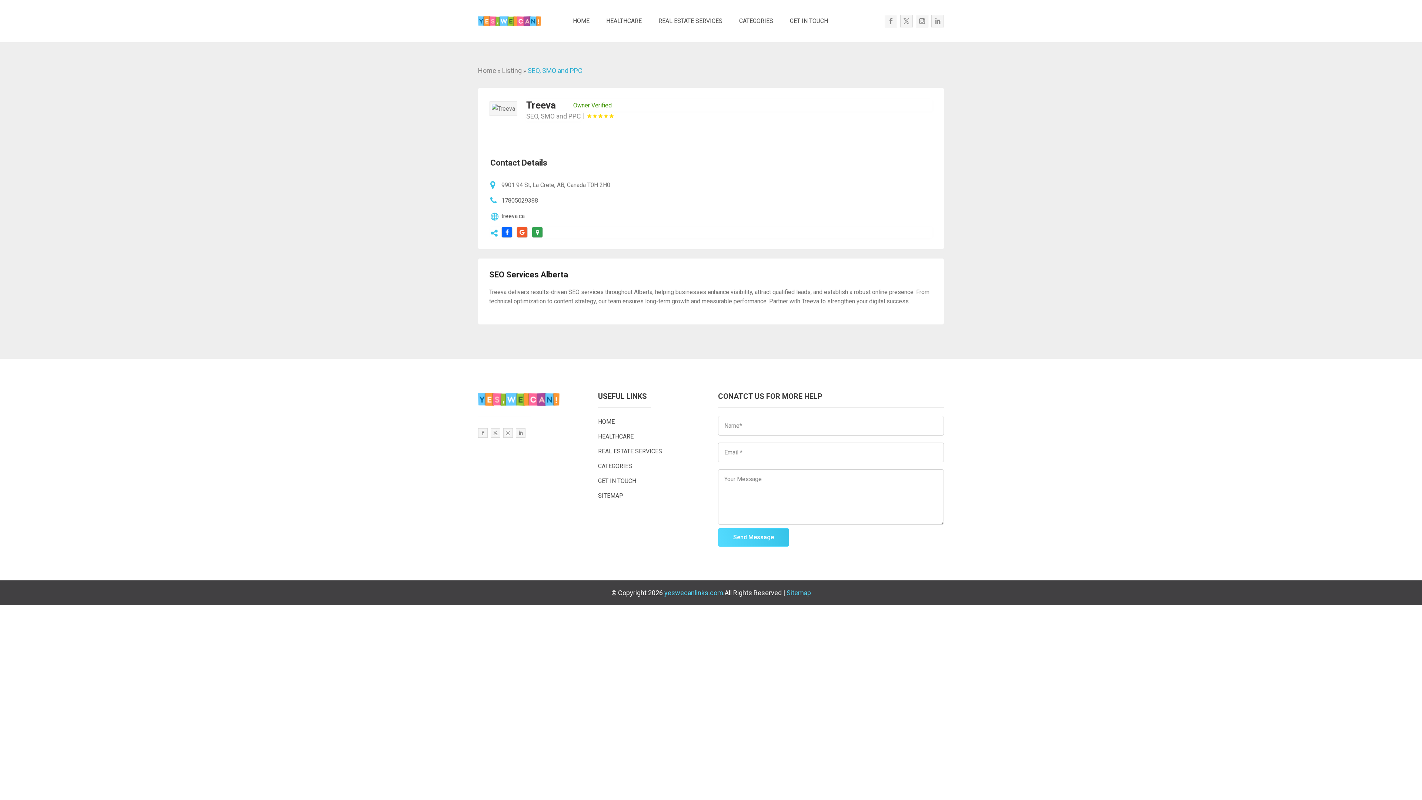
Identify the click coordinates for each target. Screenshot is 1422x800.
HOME (581, 20)
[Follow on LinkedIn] (937, 21)
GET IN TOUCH (809, 20)
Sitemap (799, 593)
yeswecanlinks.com (693, 593)
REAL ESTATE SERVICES (690, 20)
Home (487, 70)
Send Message (753, 537)
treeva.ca (513, 216)
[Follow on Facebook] (891, 21)
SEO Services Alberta (528, 274)
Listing (512, 70)
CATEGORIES (756, 20)
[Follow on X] (906, 21)
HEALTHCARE (624, 20)
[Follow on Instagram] (922, 21)
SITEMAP (610, 495)
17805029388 (519, 200)
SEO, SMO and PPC (555, 70)
